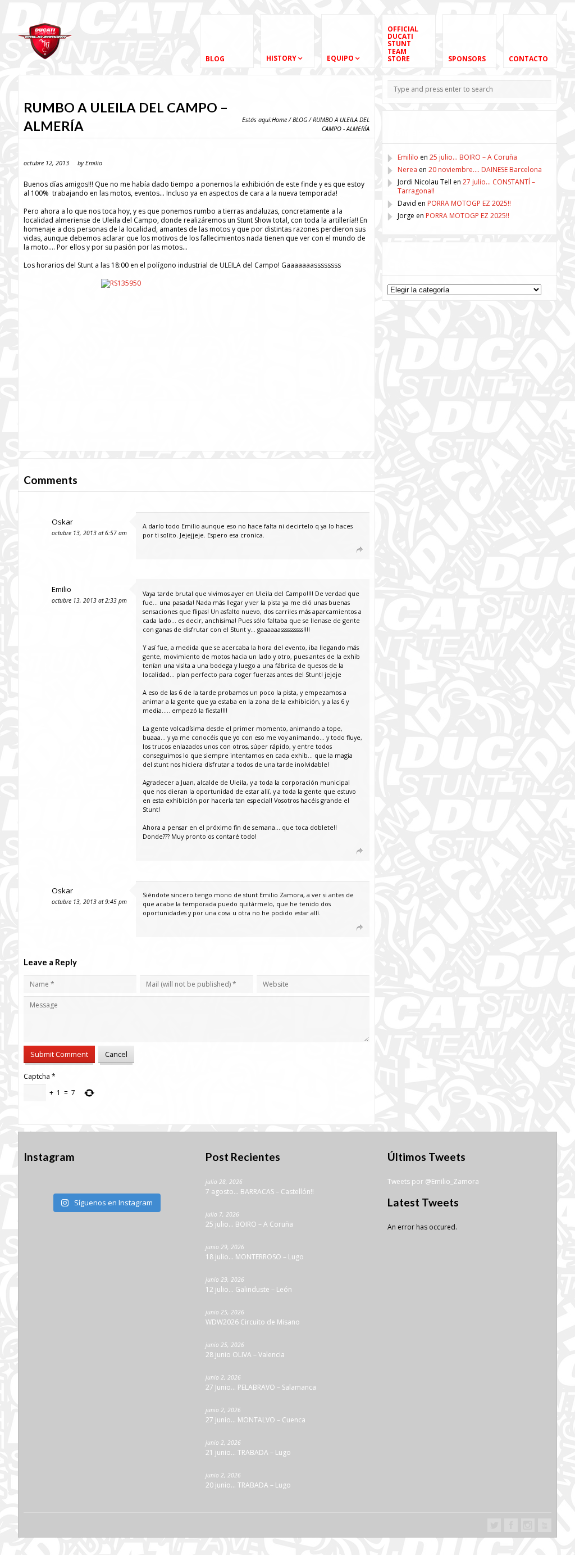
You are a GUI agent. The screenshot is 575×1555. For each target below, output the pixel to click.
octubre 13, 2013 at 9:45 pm (89, 902)
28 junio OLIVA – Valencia (245, 1354)
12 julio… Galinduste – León (249, 1289)
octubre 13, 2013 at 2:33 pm (89, 600)
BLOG (300, 119)
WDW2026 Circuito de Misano (253, 1322)
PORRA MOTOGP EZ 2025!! (469, 203)
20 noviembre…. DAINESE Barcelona (485, 169)
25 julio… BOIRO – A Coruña (473, 157)
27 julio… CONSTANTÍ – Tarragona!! (466, 186)
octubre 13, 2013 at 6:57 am (89, 533)
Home (279, 119)
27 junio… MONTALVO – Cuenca (255, 1420)
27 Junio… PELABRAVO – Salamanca (261, 1387)
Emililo (408, 157)
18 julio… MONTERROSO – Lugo (255, 1257)
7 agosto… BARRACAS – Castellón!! (260, 1191)
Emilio (61, 589)
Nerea (407, 169)
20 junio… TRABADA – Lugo (248, 1485)
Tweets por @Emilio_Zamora (433, 1181)
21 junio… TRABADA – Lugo (248, 1452)
